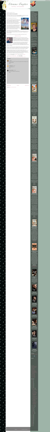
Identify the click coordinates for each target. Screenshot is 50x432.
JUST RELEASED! (34, 391)
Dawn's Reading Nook (34, 366)
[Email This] (19, 55)
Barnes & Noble (33, 266)
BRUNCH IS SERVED (34, 393)
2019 (32, 386)
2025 (32, 380)
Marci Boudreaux (34, 370)
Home (18, 85)
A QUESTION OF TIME (34, 392)
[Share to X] (20, 55)
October (33, 405)
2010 (32, 421)
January (33, 413)
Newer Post (9, 85)
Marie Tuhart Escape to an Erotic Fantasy (34, 371)
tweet (34, 45)
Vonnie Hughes (33, 377)
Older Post (27, 85)
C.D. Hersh (33, 365)
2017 (32, 414)
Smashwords (33, 152)
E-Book (36, 217)
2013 (32, 418)
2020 (32, 385)
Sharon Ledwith (11, 70)
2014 (32, 417)
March (33, 411)
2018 (32, 387)
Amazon (34, 78)
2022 (32, 383)
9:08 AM (10, 60)
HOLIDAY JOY (33, 395)
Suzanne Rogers (33, 376)
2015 (32, 416)
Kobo (36, 152)
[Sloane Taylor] (34, 356)
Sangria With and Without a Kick (34, 403)
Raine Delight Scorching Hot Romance (34, 373)
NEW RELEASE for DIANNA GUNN (34, 394)
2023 (32, 382)
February (34, 412)
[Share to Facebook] (21, 55)
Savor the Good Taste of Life (34, 390)
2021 (32, 384)
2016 (32, 415)
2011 (32, 420)
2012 (32, 419)
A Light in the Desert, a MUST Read (34, 402)
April (33, 410)
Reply (9, 63)
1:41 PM (14, 65)
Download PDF (33, 240)
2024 (32, 381)
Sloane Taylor (34, 355)
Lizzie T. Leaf (33, 369)
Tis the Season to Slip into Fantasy (34, 396)
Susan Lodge (33, 375)
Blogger (28, 429)
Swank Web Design (19, 429)
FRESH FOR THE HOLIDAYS (34, 400)
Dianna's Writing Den (34, 367)
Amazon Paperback (34, 151)
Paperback (34, 184)
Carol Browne (11, 65)
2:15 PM (15, 70)
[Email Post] (17, 55)
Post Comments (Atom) (13, 87)
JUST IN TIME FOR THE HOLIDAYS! (34, 399)
